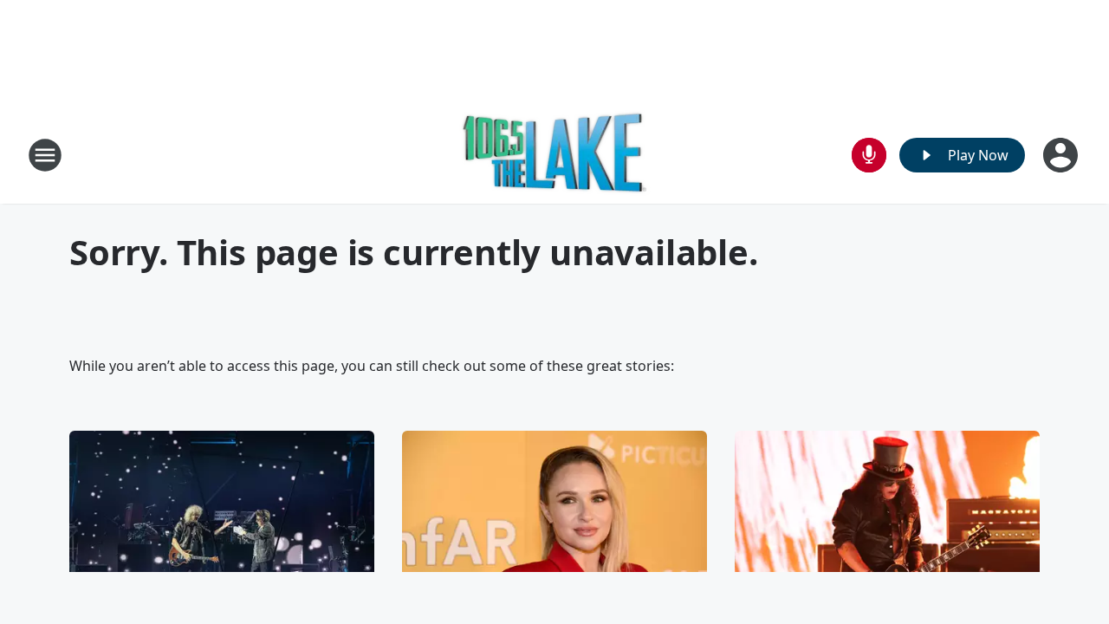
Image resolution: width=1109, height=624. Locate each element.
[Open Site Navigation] (45, 155)
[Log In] (1062, 155)
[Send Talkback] (869, 155)
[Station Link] (555, 154)
